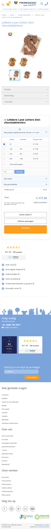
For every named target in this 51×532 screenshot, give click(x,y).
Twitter (18, 508)
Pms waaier (5, 409)
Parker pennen (6, 484)
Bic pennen (5, 477)
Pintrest (11, 508)
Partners (4, 461)
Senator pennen (7, 488)
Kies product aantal (21, 133)
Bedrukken (5, 420)
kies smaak (8, 179)
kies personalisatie (10, 184)
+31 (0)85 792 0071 (11, 325)
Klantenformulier (7, 454)
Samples (4, 416)
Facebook (4, 508)
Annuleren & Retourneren (10, 423)
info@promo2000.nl (11, 327)
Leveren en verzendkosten (10, 402)
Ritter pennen (6, 495)
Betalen (4, 405)
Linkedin (25, 508)
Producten (5, 395)
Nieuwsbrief (5, 464)
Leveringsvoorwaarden (9, 443)
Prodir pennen (6, 481)
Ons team (5, 439)
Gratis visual (24, 215)
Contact (4, 450)
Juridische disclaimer (8, 447)
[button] (8, 75)
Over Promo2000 (7, 436)
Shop (12, 15)
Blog (32, 508)
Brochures (5, 457)
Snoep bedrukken (24, 15)
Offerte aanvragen (25, 221)
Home (4, 15)
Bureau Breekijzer (43, 527)
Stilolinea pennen (7, 491)
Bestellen (4, 398)
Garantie (4, 413)
